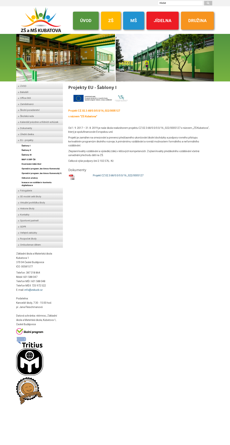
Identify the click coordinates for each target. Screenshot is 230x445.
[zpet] (20, 56)
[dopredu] (209, 56)
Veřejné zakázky (28, 232)
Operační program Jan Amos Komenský (41, 169)
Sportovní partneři (29, 220)
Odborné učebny (30, 178)
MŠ (133, 20)
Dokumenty (26, 128)
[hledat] (208, 3)
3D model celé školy (30, 196)
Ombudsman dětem (30, 244)
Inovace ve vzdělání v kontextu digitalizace (37, 184)
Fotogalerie (26, 190)
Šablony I (26, 146)
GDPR (23, 226)
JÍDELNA (162, 20)
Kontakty (24, 214)
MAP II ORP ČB (28, 159)
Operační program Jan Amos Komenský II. (42, 173)
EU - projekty (26, 140)
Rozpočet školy (28, 238)
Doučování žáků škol (31, 164)
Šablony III (26, 155)
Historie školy (27, 208)
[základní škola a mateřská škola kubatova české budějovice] (41, 19)
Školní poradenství (30, 110)
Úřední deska (27, 134)
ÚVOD (85, 20)
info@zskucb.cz (33, 289)
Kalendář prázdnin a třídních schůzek (39, 122)
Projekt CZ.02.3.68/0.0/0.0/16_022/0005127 (118, 175)
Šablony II (26, 150)
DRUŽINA (197, 20)
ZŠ (111, 20)
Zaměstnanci (27, 104)
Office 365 (25, 98)
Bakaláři (24, 92)
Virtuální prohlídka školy (32, 202)
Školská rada (27, 116)
